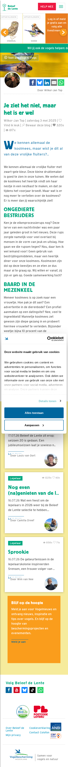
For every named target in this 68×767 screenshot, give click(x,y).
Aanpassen (32, 425)
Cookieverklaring (39, 727)
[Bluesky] (25, 690)
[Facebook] (9, 690)
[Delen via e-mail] (54, 82)
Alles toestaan (34, 412)
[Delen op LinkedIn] (47, 82)
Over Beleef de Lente (15, 729)
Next (63, 32)
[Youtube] (17, 690)
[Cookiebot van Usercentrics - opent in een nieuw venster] (48, 338)
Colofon (44, 732)
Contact (34, 732)
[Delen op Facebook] (32, 82)
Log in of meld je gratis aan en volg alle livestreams (56, 24)
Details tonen (47, 400)
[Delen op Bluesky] (40, 82)
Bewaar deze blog (37, 125)
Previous (4, 32)
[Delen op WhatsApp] (61, 82)
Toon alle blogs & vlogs (21, 57)
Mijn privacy (13, 735)
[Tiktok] (32, 690)
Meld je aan (18, 641)
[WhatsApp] (40, 690)
